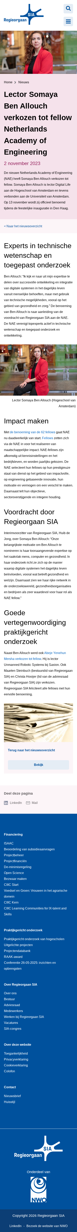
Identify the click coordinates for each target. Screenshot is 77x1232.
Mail (35, 802)
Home (8, 82)
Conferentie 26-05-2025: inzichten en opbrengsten (30, 965)
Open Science (14, 873)
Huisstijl (9, 1102)
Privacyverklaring (16, 1059)
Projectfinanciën (15, 861)
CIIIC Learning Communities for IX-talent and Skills (35, 911)
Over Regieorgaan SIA (20, 984)
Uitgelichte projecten (18, 945)
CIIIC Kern (11, 902)
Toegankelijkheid (16, 1053)
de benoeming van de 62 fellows (32, 432)
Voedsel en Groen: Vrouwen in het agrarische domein (35, 893)
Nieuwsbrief (12, 1096)
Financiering (13, 834)
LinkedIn (16, 802)
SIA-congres (12, 1028)
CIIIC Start (11, 884)
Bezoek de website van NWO (47, 1226)
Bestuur (9, 999)
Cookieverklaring (16, 1065)
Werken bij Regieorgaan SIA (24, 1017)
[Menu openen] (68, 21)
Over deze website (17, 1044)
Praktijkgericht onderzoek (23, 930)
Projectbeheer (14, 855)
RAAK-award (13, 956)
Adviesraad (12, 1005)
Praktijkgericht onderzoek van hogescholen (34, 939)
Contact (10, 1087)
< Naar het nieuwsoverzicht (23, 226)
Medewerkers (13, 1011)
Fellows (47, 438)
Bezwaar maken (15, 878)
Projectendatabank (17, 951)
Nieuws (23, 82)
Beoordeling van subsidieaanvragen (29, 849)
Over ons (10, 993)
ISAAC (9, 843)
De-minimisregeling (17, 867)
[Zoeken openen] (68, 8)
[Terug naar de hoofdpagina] (22, 15)
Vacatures (11, 1022)
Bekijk (44, 764)
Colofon (9, 1071)
